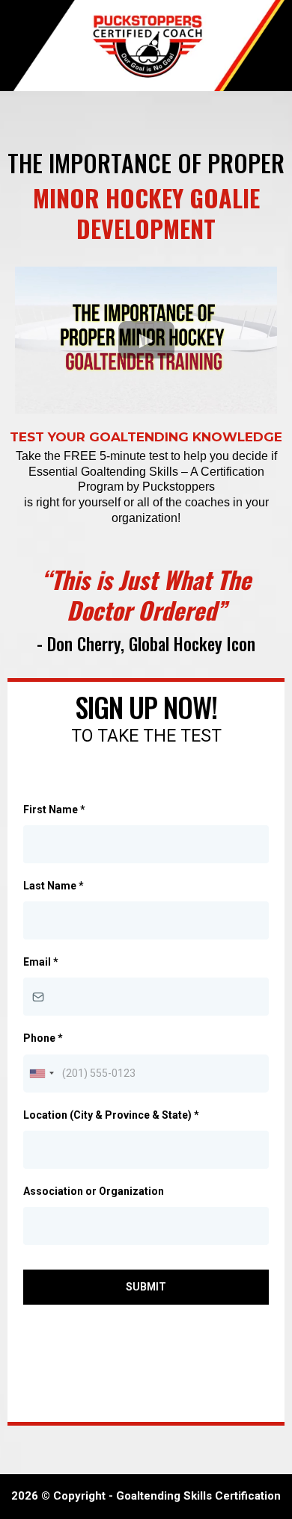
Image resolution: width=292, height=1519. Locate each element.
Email (40, 962)
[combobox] (41, 1073)
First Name (54, 810)
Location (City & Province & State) (111, 1115)
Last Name (53, 886)
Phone (43, 1038)
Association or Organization (93, 1191)
